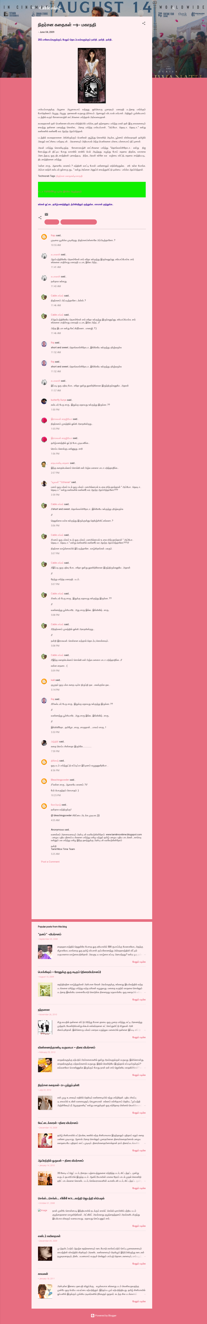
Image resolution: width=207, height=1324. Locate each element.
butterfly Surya (58, 399)
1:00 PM (55, 409)
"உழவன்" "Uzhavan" (61, 482)
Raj (52, 342)
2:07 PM (55, 472)
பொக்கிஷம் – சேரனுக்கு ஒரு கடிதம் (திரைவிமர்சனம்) (69, 972)
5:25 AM (55, 853)
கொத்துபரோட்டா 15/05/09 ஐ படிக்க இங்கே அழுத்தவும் (40, 191)
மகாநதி (79, 176)
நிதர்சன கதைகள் (65, 176)
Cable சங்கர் (49, 7)
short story (52, 222)
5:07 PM (55, 553)
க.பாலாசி (55, 254)
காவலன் (43, 1274)
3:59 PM (55, 494)
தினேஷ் (55, 760)
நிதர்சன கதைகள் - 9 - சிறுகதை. (78, 222)
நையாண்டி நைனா (60, 463)
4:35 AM (55, 820)
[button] (144, 23)
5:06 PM (55, 525)
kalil (53, 680)
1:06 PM (55, 453)
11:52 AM (56, 352)
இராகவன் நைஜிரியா (61, 419)
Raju (53, 235)
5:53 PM (55, 732)
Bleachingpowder (60, 779)
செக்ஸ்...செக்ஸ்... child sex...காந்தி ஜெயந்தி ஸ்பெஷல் (71, 1198)
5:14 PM (55, 689)
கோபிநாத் (56, 804)
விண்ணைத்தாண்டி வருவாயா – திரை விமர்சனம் (66, 1047)
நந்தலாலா (44, 1009)
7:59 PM (55, 751)
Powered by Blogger (105, 1315)
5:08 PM (55, 615)
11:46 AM (56, 305)
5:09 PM (55, 670)
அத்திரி (55, 741)
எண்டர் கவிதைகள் (49, 1236)
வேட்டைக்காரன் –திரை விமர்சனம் (58, 1123)
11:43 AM (56, 286)
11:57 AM (56, 390)
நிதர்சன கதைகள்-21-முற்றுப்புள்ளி (58, 1085)
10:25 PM (56, 795)
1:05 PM (55, 428)
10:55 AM (56, 245)
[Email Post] (46, 215)
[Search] (173, 9)
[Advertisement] (165, 65)
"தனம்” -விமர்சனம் (49, 934)
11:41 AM (56, 267)
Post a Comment (50, 861)
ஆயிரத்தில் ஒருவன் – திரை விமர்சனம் (61, 1160)
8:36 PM (55, 770)
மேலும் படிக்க (139, 961)
